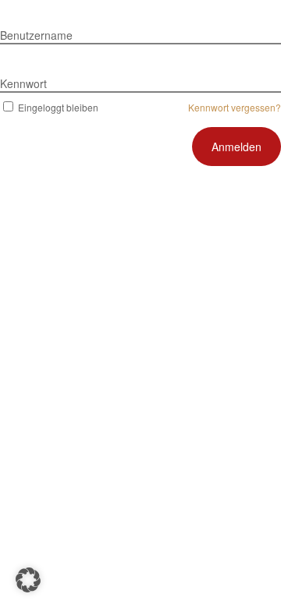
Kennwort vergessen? (234, 107)
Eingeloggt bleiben (58, 107)
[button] (28, 580)
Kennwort (23, 83)
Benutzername (36, 35)
